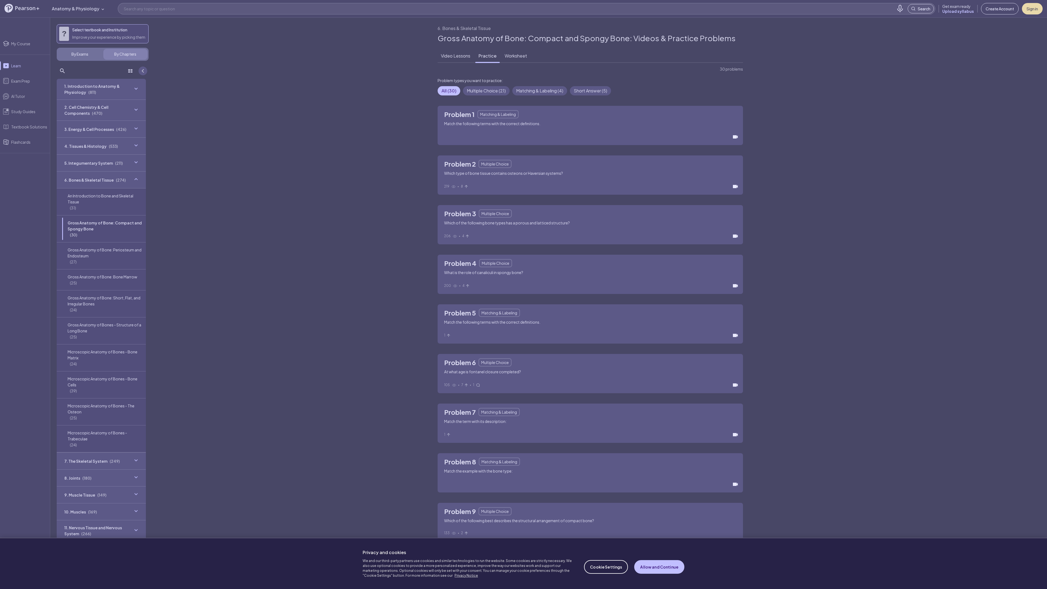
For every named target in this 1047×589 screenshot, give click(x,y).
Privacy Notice (466, 575)
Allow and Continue (659, 566)
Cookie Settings (606, 566)
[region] (523, 563)
